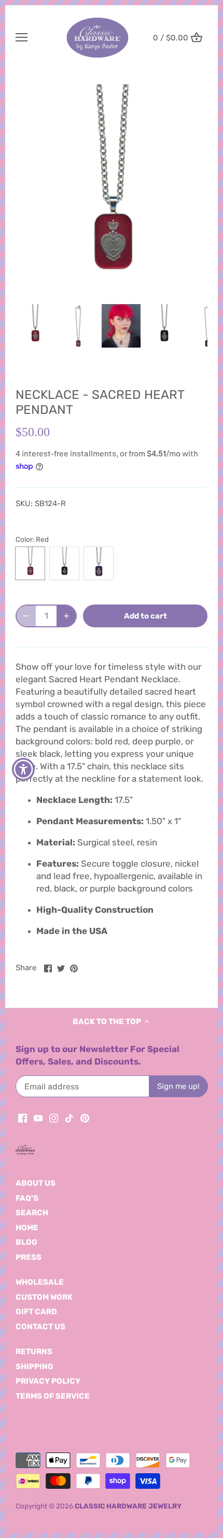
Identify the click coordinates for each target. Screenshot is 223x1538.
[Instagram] (53, 1117)
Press (28, 1257)
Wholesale (40, 1282)
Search (32, 1212)
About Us (35, 1183)
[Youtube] (38, 1117)
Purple (98, 563)
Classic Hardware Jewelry (128, 1506)
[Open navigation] (21, 37)
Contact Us (40, 1326)
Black (64, 563)
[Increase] (66, 616)
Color (24, 539)
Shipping (34, 1366)
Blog (26, 1242)
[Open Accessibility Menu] (23, 769)
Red (30, 563)
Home (27, 1227)
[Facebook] (22, 1117)
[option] (111, 192)
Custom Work (44, 1297)
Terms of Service (53, 1396)
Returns (34, 1351)
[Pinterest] (84, 1117)
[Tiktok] (69, 1117)
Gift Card (36, 1311)
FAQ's (27, 1198)
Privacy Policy (48, 1381)
